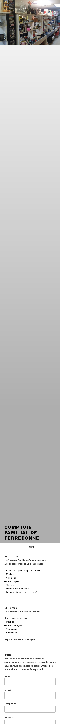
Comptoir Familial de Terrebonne (21, 533)
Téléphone (10, 703)
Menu (32, 546)
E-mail (7, 690)
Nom (7, 676)
